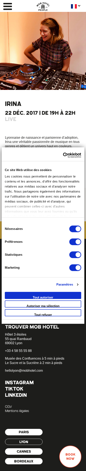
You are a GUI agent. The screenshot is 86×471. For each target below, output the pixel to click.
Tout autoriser (43, 297)
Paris (24, 432)
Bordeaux (23, 461)
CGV (8, 406)
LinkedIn (16, 395)
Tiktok (14, 388)
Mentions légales (17, 411)
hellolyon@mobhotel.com (24, 370)
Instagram (19, 382)
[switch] (75, 241)
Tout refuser (43, 314)
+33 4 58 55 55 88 (18, 351)
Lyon (23, 442)
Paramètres (64, 284)
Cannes (24, 451)
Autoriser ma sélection (43, 305)
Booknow (70, 456)
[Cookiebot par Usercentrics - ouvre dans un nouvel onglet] (63, 155)
